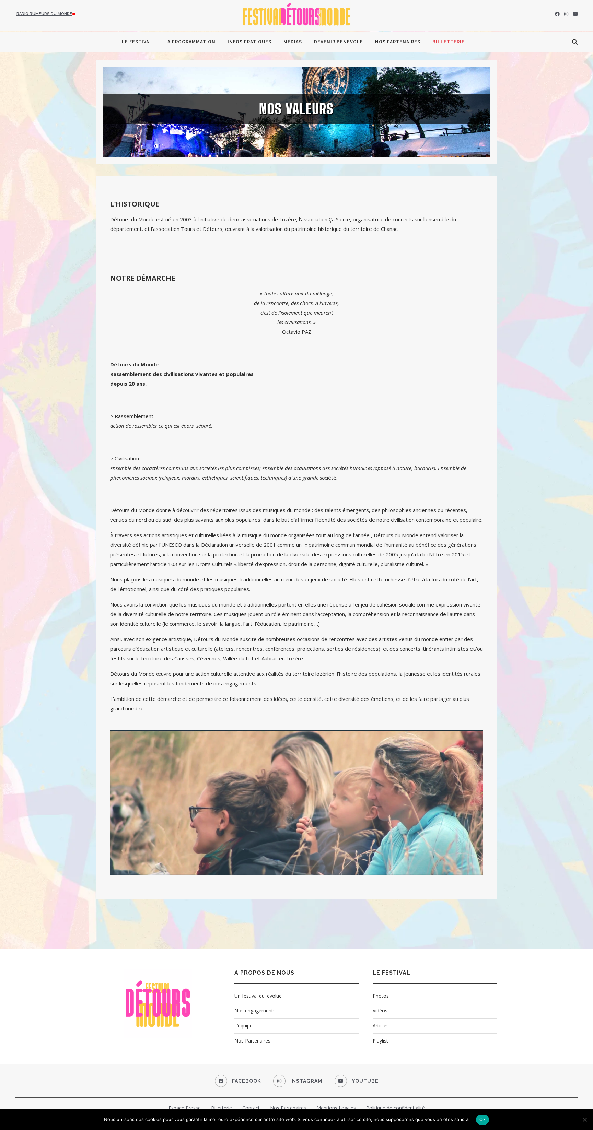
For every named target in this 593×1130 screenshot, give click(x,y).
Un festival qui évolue (258, 995)
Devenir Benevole (338, 41)
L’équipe (243, 1025)
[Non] (584, 1119)
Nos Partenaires (397, 41)
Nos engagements (255, 1010)
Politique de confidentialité (395, 1108)
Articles (381, 1025)
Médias (292, 41)
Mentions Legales (336, 1108)
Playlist (380, 1040)
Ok (482, 1119)
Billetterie (448, 41)
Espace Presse (184, 1108)
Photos (381, 995)
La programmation (190, 41)
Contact (251, 1108)
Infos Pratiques (249, 41)
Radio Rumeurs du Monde (44, 14)
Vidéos (380, 1010)
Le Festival (137, 41)
